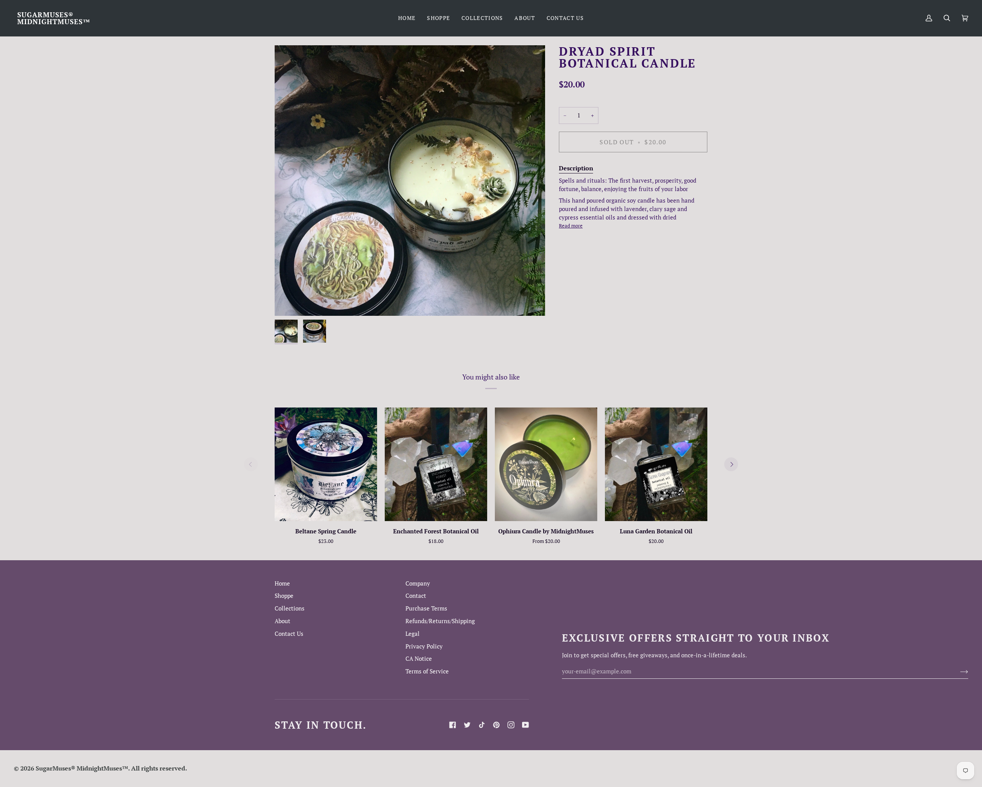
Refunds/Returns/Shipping (440, 621)
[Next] (731, 464)
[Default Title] (326, 464)
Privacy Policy (424, 646)
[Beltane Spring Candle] (326, 464)
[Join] (958, 671)
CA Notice (418, 658)
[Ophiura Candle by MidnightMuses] (546, 464)
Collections (290, 608)
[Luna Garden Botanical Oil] (656, 464)
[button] (438, 18)
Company (417, 583)
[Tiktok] (481, 724)
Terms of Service (427, 671)
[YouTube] (525, 724)
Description (576, 168)
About (282, 621)
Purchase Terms (426, 608)
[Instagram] (510, 724)
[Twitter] (467, 724)
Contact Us (289, 633)
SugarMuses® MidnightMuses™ (82, 768)
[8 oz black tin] (546, 464)
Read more (571, 225)
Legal (412, 633)
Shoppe (284, 595)
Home (282, 583)
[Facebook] (452, 724)
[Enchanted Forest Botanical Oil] (436, 464)
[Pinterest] (496, 724)
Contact (415, 595)
